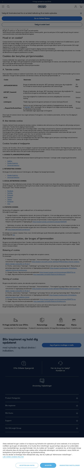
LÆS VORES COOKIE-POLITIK (13, 457)
